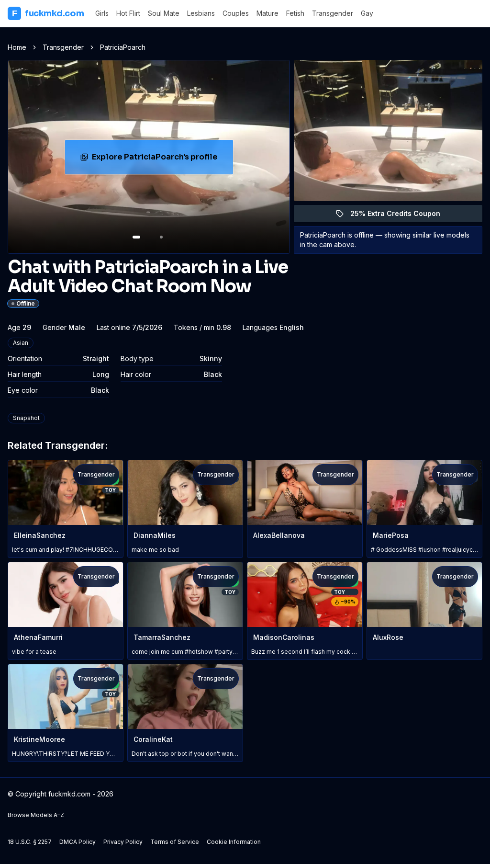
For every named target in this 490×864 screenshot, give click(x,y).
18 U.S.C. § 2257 (30, 841)
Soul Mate (163, 13)
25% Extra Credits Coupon (400, 215)
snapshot (26, 417)
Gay (367, 13)
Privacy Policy (123, 841)
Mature (267, 13)
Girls (102, 13)
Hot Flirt (128, 13)
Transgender (332, 13)
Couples (236, 13)
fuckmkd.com (48, 13)
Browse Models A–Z (36, 815)
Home (17, 47)
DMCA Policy (77, 841)
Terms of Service (174, 841)
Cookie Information (234, 841)
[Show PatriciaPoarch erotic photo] (136, 237)
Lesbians (201, 13)
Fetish (295, 13)
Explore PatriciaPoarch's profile (157, 160)
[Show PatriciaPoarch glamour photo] (161, 237)
